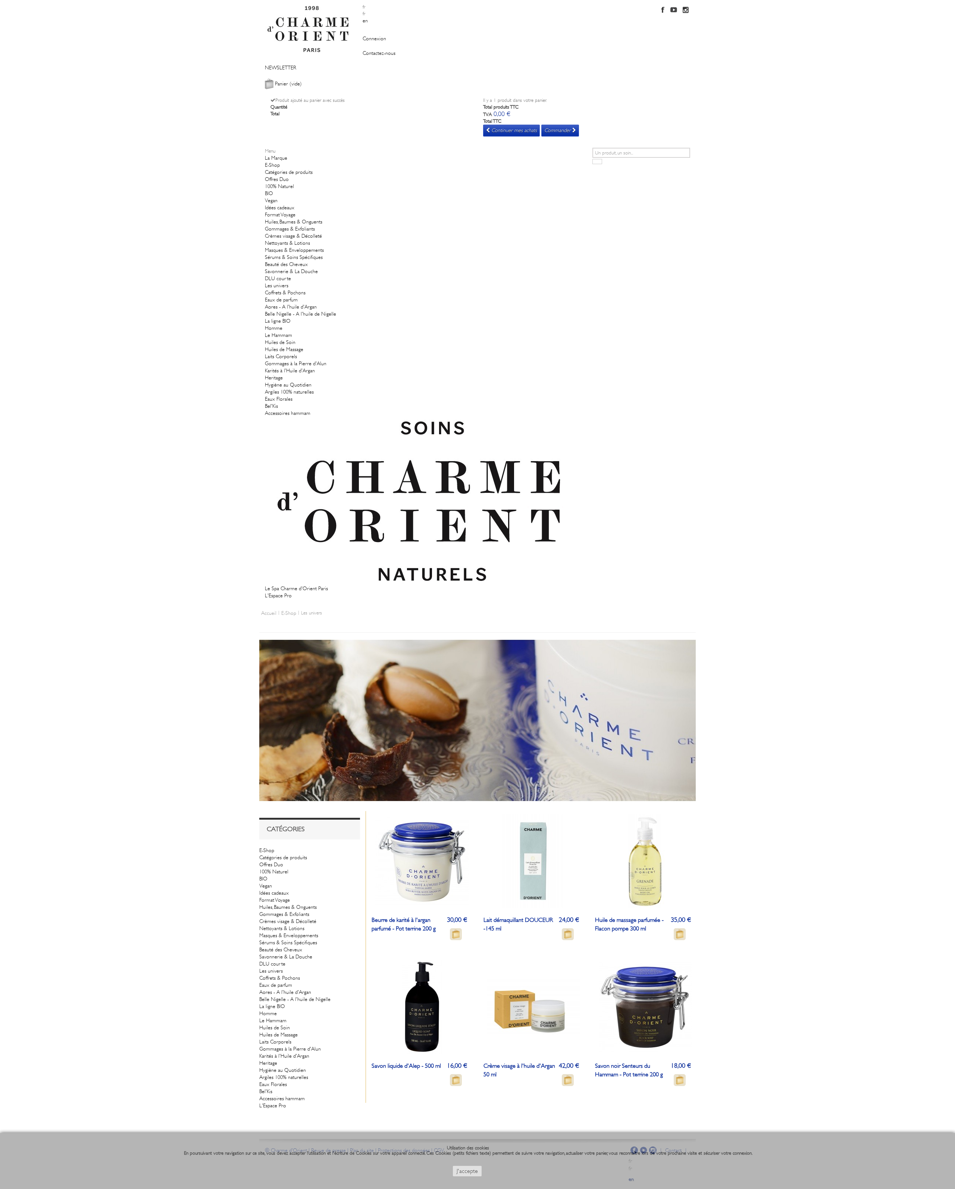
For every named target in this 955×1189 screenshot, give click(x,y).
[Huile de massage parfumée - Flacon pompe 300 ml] (645, 860)
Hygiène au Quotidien (288, 385)
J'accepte (467, 1171)
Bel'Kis (271, 406)
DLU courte (278, 278)
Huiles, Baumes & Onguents (293, 222)
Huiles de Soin (280, 342)
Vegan (271, 200)
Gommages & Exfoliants (290, 229)
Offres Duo (277, 179)
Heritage (274, 378)
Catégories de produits (289, 172)
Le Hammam (278, 335)
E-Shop (272, 165)
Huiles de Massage (284, 349)
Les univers (276, 285)
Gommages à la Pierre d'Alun (295, 363)
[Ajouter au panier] (456, 934)
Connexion (374, 38)
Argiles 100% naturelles (289, 392)
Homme (273, 328)
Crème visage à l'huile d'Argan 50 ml (519, 1070)
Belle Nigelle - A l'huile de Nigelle (300, 314)
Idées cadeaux (279, 207)
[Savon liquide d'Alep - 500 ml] (422, 1006)
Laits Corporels (281, 356)
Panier (288, 84)
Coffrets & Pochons (285, 292)
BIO (269, 193)
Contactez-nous (379, 53)
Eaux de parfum (281, 300)
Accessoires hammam (287, 413)
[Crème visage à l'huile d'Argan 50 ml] (533, 1006)
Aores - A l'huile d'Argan (291, 307)
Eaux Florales (278, 399)
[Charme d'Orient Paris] (311, 28)
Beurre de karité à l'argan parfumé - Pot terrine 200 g (404, 924)
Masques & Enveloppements (294, 250)
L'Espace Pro (278, 595)
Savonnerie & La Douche (291, 271)
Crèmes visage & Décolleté (293, 236)
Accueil (268, 613)
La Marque (276, 158)
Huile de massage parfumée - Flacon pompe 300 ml (629, 924)
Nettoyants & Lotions (287, 243)
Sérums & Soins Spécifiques (294, 257)
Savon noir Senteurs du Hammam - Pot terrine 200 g (629, 1070)
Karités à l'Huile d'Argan (290, 370)
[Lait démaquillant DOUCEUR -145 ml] (533, 860)
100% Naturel (279, 186)
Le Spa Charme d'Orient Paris (296, 588)
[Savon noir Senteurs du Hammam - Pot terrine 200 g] (645, 1006)
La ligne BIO (278, 321)
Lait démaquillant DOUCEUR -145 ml (518, 924)
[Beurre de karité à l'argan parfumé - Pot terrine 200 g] (422, 860)
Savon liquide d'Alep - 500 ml (406, 1066)
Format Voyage (280, 215)
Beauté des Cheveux (286, 264)
